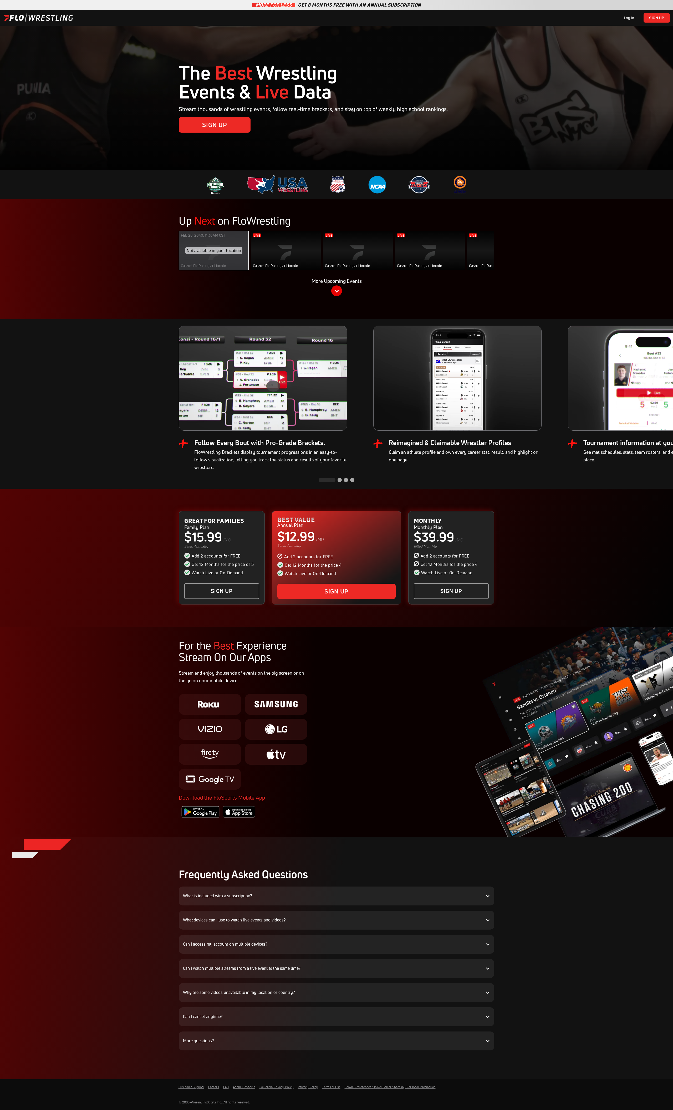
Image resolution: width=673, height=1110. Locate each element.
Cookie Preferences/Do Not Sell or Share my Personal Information (390, 1087)
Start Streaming (285, 256)
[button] (336, 288)
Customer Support (191, 1087)
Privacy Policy (308, 1087)
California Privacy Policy (276, 1087)
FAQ (226, 1087)
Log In (629, 17)
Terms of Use (331, 1087)
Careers (213, 1087)
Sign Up (656, 17)
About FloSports (244, 1087)
